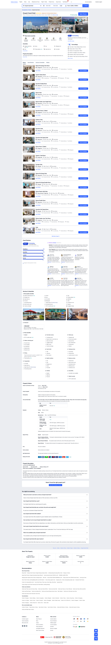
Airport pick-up (27, 365)
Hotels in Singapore (74, 600)
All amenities (25, 50)
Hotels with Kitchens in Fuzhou (62, 607)
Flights (20, 1)
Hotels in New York (33, 602)
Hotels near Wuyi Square (26, 591)
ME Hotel (44, 577)
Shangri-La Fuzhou (66, 572)
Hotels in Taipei (82, 600)
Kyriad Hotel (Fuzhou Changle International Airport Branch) (32, 575)
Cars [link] (29, 1)
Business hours (27, 349)
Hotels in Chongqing (78, 598)
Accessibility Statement (40, 628)
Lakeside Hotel (59, 582)
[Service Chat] (96, 638)
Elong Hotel (24, 572)
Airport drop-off (49, 302)
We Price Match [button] (74, 14)
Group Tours (58, 1)
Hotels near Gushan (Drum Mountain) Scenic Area (31, 593)
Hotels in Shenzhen (55, 598)
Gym (47, 297)
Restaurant (48, 300)
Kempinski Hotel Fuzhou (79, 579)
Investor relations (53, 618)
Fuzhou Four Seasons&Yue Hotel (28, 582)
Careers (37, 622)
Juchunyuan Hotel (83, 577)
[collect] (96, 630)
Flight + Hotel (44, 1)
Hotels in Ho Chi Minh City (65, 600)
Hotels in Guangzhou (40, 598)
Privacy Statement (39, 626)
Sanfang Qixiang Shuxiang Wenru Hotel (55, 572)
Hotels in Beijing (32, 598)
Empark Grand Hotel (29, 13)
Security (51, 630)
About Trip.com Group (40, 630)
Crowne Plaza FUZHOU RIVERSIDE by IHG (54, 577)
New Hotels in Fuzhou (43, 607)
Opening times (26, 348)
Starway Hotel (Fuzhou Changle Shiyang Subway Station (37, 572)
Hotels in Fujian (70, 548)
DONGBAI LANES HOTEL (63, 575)
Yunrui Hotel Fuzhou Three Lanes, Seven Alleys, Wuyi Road (45, 582)
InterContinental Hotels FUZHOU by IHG (51, 575)
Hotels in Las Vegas (25, 600)
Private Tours (51, 1)
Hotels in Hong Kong (70, 598)
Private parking (70, 297)
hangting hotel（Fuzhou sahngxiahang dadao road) (65, 579)
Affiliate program (53, 622)
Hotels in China (63, 548)
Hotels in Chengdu (39, 600)
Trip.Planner (65, 1)
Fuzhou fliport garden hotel (50, 579)
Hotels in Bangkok (48, 598)
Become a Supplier (53, 628)
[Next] (88, 314)
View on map (70, 58)
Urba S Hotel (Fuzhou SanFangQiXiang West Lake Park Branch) (33, 579)
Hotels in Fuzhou (77, 548)
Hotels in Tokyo (63, 598)
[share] (96, 634)
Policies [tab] (47, 62)
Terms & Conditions (39, 624)
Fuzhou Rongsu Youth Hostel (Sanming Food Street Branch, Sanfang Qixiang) (36, 584)
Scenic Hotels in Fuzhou (52, 607)
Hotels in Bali (46, 602)
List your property (53, 624)
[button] (71, 2)
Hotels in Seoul (32, 600)
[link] (88, 2)
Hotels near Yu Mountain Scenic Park (70, 591)
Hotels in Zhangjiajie (47, 600)
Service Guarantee (25, 620)
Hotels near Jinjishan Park (36, 591)
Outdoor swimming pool (28, 295)
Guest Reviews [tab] (31, 62)
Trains (25, 1)
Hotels (58, 548)
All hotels (52, 626)
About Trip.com (39, 618)
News (37, 620)
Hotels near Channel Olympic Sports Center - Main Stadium (52, 591)
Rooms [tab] (24, 62)
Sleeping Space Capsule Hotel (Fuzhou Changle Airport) (32, 577)
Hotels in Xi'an (40, 602)
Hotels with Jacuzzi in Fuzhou (74, 607)
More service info (25, 622)
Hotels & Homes (14, 1)
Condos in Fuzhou (25, 607)
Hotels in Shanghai (25, 598)
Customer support (25, 618)
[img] (35, 25)
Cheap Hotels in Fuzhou (33, 607)
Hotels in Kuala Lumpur (56, 600)
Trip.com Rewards (53, 620)
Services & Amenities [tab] (40, 62)
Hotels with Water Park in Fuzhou (28, 609)
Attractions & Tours (35, 1)
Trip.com (54, 548)
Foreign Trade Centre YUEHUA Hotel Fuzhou (71, 577)
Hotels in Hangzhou (25, 602)
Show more (25, 56)
